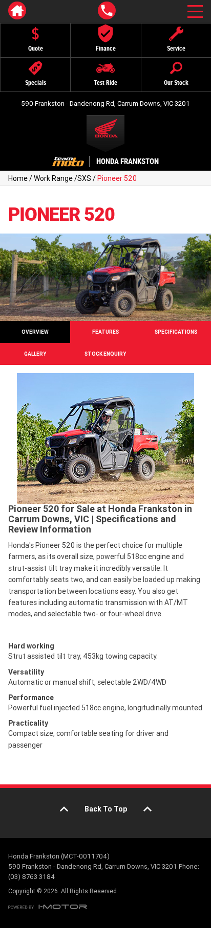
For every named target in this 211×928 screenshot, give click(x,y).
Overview (35, 332)
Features (105, 332)
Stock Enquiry (105, 354)
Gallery (35, 354)
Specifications (176, 332)
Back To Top (106, 809)
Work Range (53, 178)
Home (18, 178)
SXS (84, 178)
